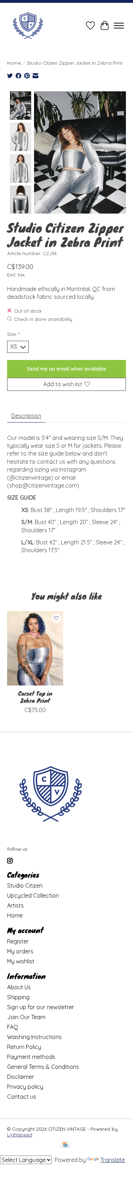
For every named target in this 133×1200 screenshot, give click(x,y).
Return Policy (24, 1046)
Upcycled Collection (33, 895)
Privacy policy (25, 1086)
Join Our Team (26, 1017)
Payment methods (31, 1056)
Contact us (21, 1096)
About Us (19, 987)
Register (18, 941)
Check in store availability (43, 319)
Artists (15, 905)
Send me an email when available (66, 369)
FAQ (12, 1027)
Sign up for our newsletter (40, 1007)
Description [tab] (26, 415)
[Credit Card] (65, 1145)
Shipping (18, 997)
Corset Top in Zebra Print (35, 697)
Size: (13, 334)
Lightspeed (19, 1134)
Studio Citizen (25, 885)
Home (14, 63)
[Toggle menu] (119, 25)
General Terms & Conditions (43, 1066)
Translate (112, 1159)
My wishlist (20, 961)
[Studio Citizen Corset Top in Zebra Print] (35, 648)
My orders (20, 951)
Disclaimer (20, 1076)
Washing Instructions (34, 1036)
